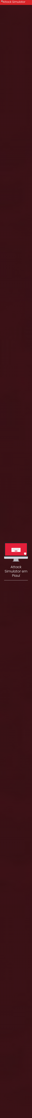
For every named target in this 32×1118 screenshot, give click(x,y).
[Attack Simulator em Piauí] (13, 2)
